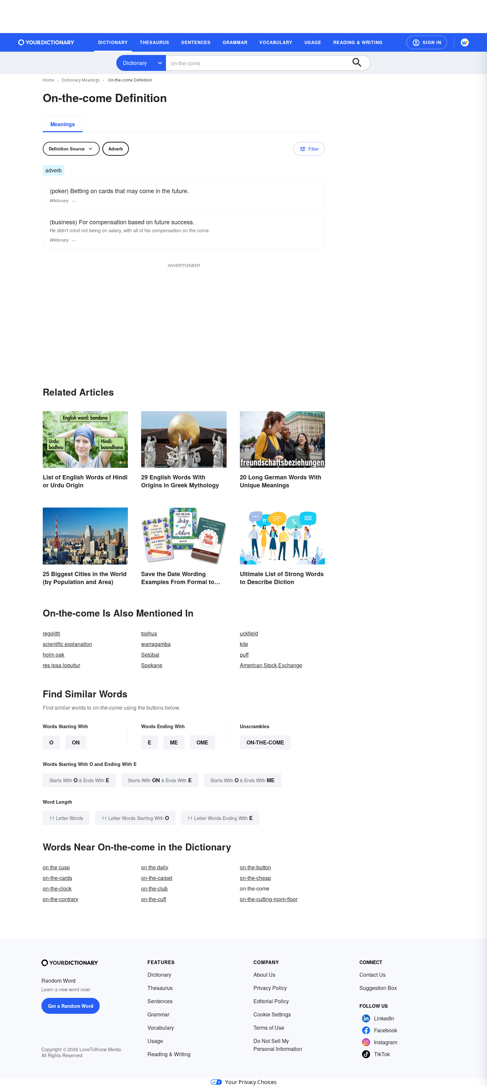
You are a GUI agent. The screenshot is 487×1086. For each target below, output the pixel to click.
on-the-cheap (255, 878)
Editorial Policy (271, 1001)
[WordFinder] (465, 42)
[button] (426, 42)
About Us (264, 974)
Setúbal (150, 654)
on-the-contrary (60, 899)
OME (202, 742)
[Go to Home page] (46, 42)
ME (174, 742)
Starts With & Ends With (79, 780)
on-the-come (265, 742)
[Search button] (360, 63)
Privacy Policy (270, 988)
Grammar (158, 1014)
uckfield (249, 633)
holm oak (53, 654)
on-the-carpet (156, 878)
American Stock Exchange (271, 665)
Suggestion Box (378, 988)
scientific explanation (67, 644)
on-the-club (154, 888)
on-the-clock (57, 888)
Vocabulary (160, 1027)
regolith (51, 633)
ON (76, 742)
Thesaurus (160, 988)
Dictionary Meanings (81, 80)
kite (244, 644)
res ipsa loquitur (61, 665)
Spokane (151, 665)
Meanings (62, 124)
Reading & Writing (168, 1054)
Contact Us (372, 974)
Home (48, 80)
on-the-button (255, 867)
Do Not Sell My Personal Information (277, 1045)
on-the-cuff (153, 899)
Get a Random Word (70, 1006)
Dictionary (135, 63)
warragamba (156, 644)
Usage (155, 1041)
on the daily (154, 867)
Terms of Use (268, 1027)
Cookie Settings (272, 1014)
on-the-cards (57, 878)
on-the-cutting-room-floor (269, 899)
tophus (149, 633)
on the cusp (56, 867)
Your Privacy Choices (251, 1082)
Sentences (160, 1001)
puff (244, 654)
